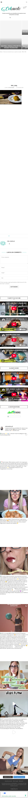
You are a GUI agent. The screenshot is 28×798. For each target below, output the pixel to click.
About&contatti (8, 781)
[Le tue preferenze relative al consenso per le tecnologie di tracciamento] (25, 795)
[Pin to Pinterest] (12, 236)
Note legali (15, 781)
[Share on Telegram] (15, 236)
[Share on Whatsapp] (14, 236)
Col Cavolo (11, 87)
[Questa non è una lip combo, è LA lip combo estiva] (14, 561)
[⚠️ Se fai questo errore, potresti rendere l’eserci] (14, 761)
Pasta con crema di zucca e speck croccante (12, 51)
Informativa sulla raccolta (9, 796)
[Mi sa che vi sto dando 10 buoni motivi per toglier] (14, 532)
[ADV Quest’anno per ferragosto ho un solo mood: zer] (14, 675)
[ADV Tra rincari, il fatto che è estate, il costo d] (14, 732)
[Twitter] (10, 17)
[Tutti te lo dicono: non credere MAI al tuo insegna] (14, 618)
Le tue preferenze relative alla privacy (15, 793)
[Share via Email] (18, 236)
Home (1, 51)
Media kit (21, 781)
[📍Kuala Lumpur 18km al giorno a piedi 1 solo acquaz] (14, 475)
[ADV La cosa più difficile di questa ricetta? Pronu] (14, 646)
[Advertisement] (14, 68)
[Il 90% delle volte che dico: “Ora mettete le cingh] (14, 704)
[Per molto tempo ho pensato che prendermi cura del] (14, 589)
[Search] (26, 2)
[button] (2, 35)
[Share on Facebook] (11, 236)
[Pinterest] (14, 17)
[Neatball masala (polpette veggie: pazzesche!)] (11, 34)
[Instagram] (12, 17)
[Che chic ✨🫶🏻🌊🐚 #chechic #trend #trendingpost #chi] (14, 447)
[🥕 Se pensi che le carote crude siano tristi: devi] (14, 504)
